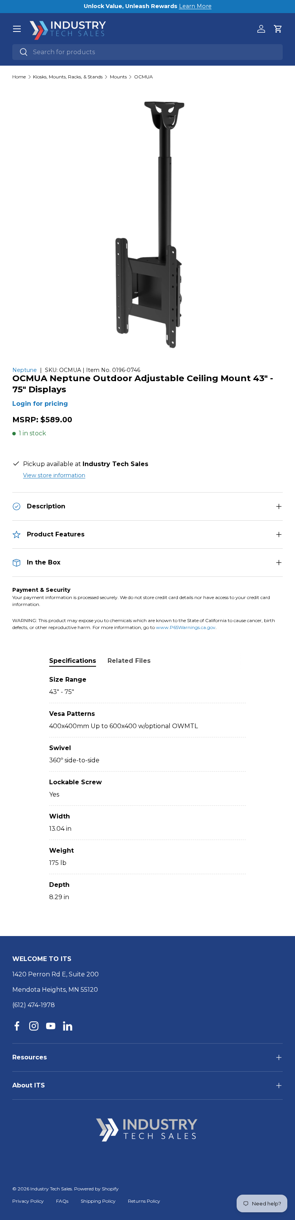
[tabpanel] (147, 788)
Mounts (118, 77)
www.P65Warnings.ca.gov (185, 627)
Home (19, 77)
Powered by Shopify (96, 1189)
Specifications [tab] (72, 660)
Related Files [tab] (129, 660)
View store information (54, 475)
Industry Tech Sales (51, 1189)
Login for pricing (40, 403)
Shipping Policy (98, 1201)
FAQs (62, 1201)
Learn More (195, 6)
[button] (278, 28)
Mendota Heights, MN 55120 (55, 989)
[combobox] (147, 52)
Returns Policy (144, 1201)
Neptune (24, 370)
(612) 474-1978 (33, 1005)
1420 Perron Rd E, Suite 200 (55, 974)
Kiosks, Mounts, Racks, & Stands (68, 77)
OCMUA (143, 77)
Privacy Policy (28, 1201)
